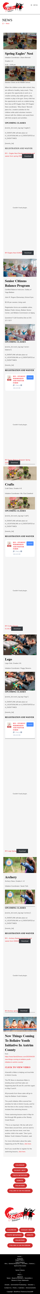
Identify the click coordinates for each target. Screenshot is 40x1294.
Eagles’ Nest (19, 1260)
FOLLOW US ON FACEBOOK (20, 1191)
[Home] (3, 23)
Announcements (31, 1288)
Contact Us (7, 1288)
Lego (8, 659)
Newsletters (28, 1278)
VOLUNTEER (20, 1185)
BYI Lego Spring (10, 851)
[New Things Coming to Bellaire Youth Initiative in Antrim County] (20, 1024)
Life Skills (24, 1263)
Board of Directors (17, 1278)
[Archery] (20, 865)
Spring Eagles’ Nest (19, 53)
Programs (20, 1259)
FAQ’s (19, 1274)
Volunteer (31, 1285)
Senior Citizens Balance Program (17, 283)
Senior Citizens (20, 1270)
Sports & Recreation (20, 1266)
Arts (6, 1263)
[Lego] (20, 644)
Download (27, 156)
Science (31, 1263)
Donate (7, 1285)
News (7, 23)
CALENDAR (20, 1165)
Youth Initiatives (20, 1262)
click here (27, 1144)
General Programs (14, 1263)
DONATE (20, 1180)
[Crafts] (20, 473)
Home (19, 1256)
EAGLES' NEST (20, 1170)
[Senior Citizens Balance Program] (20, 268)
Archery (11, 876)
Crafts (9, 484)
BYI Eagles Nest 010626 (13, 253)
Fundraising (22, 1285)
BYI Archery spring (11, 1011)
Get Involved (14, 1285)
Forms (15, 1288)
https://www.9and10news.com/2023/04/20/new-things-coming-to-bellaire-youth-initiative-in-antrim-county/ (20, 1059)
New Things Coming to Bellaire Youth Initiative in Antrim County (19, 1042)
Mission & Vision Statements (20, 1280)
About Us (20, 1277)
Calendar (21, 1288)
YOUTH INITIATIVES (20, 1175)
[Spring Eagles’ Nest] (20, 41)
